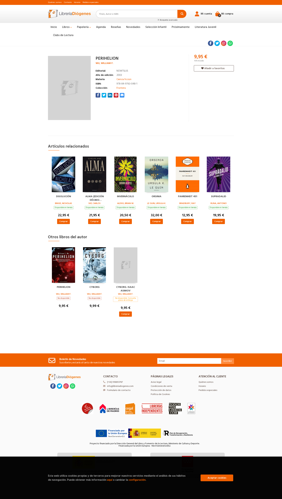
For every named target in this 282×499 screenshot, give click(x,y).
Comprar (63, 221)
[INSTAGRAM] (223, 43)
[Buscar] (181, 14)
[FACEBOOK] (210, 43)
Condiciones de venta (161, 386)
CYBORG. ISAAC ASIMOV (125, 288)
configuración (137, 480)
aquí (109, 480)
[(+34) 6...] (230, 43)
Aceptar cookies (217, 478)
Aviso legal (156, 382)
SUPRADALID (218, 196)
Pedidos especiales (91, 2)
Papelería (83, 27)
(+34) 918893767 (115, 382)
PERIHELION (63, 287)
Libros (66, 27)
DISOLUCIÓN (63, 196)
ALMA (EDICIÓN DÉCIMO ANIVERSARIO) (94, 198)
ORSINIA (156, 196)
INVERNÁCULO (125, 196)
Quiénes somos (55, 2)
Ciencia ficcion (124, 79)
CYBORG (94, 287)
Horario (77, 2)
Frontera (121, 88)
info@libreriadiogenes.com (120, 386)
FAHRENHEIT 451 (187, 196)
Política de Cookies (160, 394)
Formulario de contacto (119, 390)
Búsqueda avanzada (168, 20)
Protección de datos (161, 390)
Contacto (68, 2)
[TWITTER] (217, 43)
